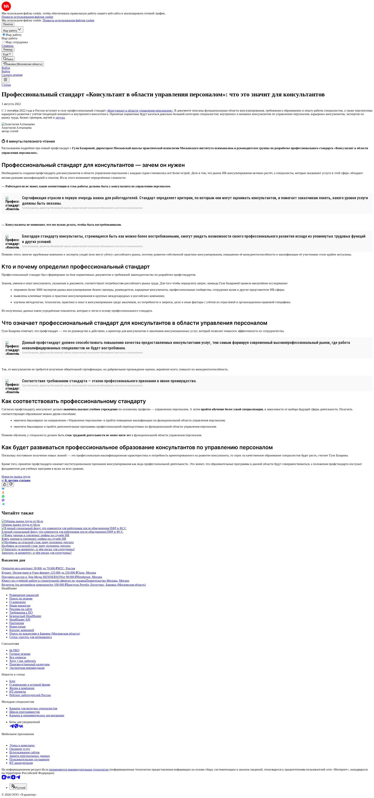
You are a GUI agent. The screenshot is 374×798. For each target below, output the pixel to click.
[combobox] (18, 786)
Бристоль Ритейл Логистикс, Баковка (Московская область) (106, 584)
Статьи (6, 84)
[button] (6, 68)
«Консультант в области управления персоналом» (140, 110)
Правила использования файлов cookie (68, 20)
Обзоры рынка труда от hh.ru (21, 524)
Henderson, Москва (89, 577)
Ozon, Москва (87, 572)
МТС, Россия (66, 568)
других (60, 117)
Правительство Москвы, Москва (107, 580)
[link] (8, 58)
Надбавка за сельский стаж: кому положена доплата (36, 545)
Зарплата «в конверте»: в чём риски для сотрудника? (37, 552)
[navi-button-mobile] (5, 80)
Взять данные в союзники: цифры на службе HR (34, 538)
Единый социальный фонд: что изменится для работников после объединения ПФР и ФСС (62, 531)
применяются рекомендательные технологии (79, 769)
